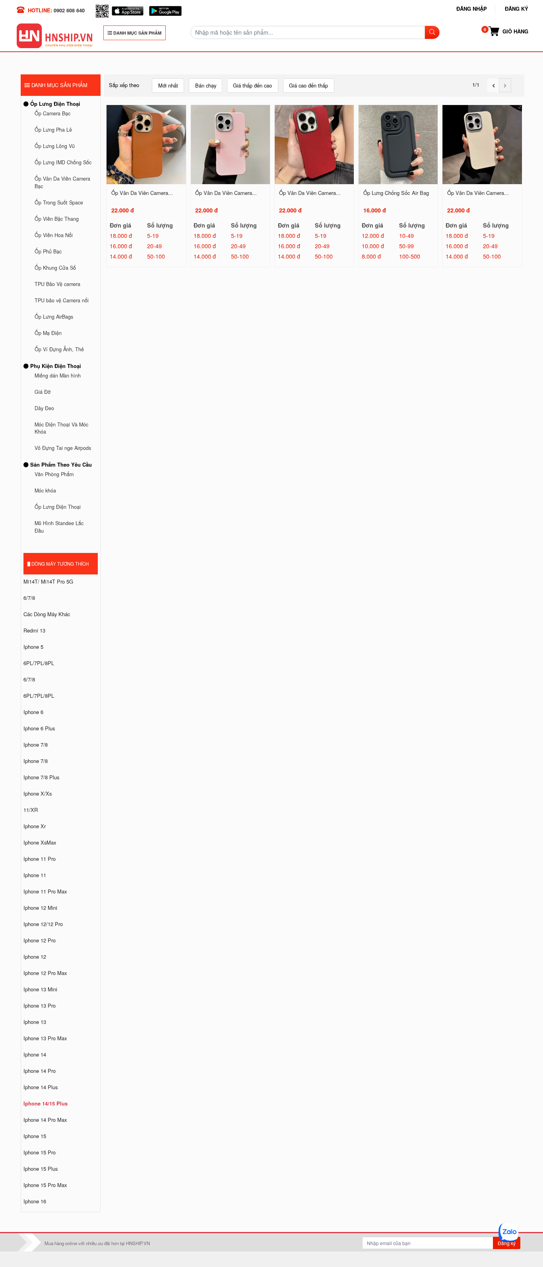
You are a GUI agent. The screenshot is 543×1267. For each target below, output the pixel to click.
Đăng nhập (471, 8)
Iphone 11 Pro (39, 858)
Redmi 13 (34, 630)
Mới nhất (168, 85)
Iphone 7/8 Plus (41, 777)
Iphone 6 (33, 712)
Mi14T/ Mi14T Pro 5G (48, 581)
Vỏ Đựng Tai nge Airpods (63, 448)
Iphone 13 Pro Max (45, 1038)
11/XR (30, 810)
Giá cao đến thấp (308, 85)
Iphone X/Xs (37, 793)
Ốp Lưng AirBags (54, 316)
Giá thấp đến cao (252, 85)
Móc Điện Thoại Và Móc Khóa (61, 428)
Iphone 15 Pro (39, 1152)
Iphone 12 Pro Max (45, 973)
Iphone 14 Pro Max (45, 1119)
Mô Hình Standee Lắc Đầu (59, 527)
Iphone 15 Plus (40, 1168)
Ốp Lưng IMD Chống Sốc (63, 162)
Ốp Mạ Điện (48, 333)
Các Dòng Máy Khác (46, 614)
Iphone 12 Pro (39, 940)
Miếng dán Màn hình (58, 375)
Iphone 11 (34, 875)
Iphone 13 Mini (40, 989)
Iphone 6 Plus (39, 728)
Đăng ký (516, 8)
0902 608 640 (69, 10)
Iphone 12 (34, 956)
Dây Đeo (44, 408)
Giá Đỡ (42, 391)
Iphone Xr (34, 826)
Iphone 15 (34, 1136)
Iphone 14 (34, 1054)
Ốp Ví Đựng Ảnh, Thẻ (59, 349)
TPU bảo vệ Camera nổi (62, 300)
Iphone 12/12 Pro (43, 924)
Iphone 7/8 (35, 744)
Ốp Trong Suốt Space (59, 202)
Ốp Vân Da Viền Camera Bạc (62, 182)
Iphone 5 (33, 646)
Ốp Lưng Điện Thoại (54, 103)
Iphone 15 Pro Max (45, 1185)
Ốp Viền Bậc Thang (57, 218)
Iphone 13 (34, 1022)
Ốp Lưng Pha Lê (53, 129)
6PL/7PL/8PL (38, 663)
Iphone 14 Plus (40, 1087)
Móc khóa (45, 490)
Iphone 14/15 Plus (45, 1103)
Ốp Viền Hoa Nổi (54, 235)
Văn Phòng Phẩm (54, 474)
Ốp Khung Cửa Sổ (55, 267)
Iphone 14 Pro (39, 1070)
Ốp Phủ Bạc (48, 251)
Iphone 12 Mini (40, 907)
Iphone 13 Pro (39, 1005)
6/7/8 (29, 597)
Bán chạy (205, 85)
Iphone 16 (34, 1201)
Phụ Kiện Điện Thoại (55, 366)
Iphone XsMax (39, 842)
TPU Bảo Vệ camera (57, 284)
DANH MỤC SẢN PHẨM (136, 33)
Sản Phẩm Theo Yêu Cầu (60, 464)
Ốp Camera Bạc (52, 113)
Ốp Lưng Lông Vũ (55, 146)
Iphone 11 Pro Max (45, 891)
